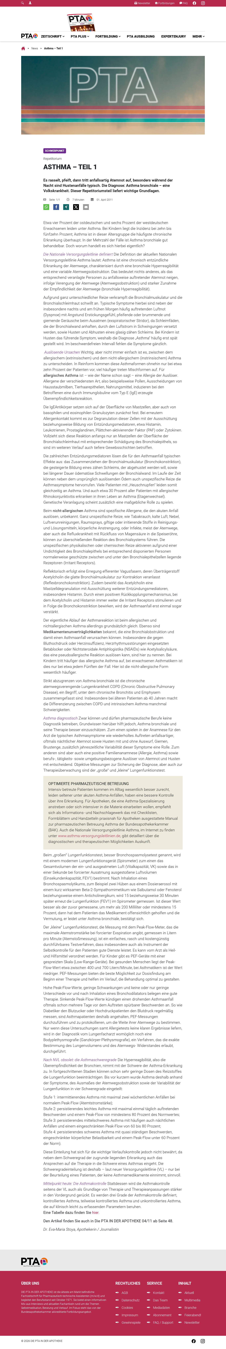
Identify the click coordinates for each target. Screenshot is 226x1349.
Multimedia (192, 1300)
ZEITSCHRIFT (51, 36)
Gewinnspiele (130, 1323)
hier (95, 1212)
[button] (46, 207)
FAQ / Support (162, 1323)
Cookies (127, 1308)
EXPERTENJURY (173, 36)
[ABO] (82, 19)
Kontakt (158, 1293)
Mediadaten (161, 1308)
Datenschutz (130, 1300)
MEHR (197, 36)
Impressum (129, 1315)
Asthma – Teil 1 (53, 48)
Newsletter (143, 3)
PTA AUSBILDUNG (141, 36)
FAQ (185, 3)
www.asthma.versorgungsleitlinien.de (89, 836)
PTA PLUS (78, 36)
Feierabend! (192, 1315)
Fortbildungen (166, 3)
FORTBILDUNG (106, 36)
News (34, 48)
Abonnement (161, 1315)
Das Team (160, 1300)
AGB (124, 1293)
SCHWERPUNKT (54, 150)
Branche (190, 1308)
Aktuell (189, 1293)
